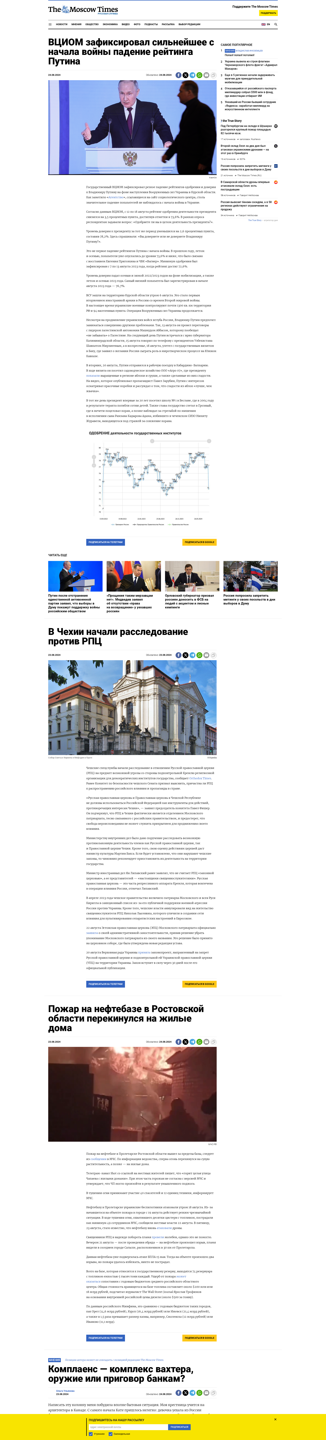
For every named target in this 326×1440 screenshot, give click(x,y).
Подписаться (163, 740)
